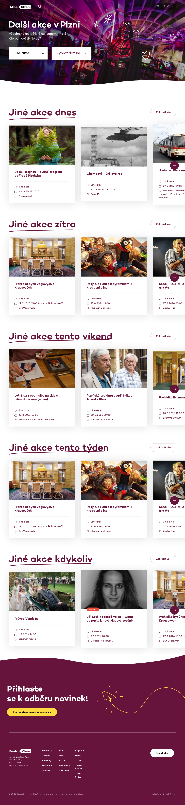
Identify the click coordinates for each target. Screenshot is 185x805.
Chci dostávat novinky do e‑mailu (32, 711)
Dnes (78, 755)
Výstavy (46, 760)
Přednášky (64, 765)
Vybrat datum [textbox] (68, 53)
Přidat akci (162, 752)
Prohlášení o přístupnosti (75, 794)
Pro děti (63, 760)
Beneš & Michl (169, 794)
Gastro (46, 770)
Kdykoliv (79, 750)
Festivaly (47, 765)
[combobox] (28, 53)
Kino (61, 755)
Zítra (78, 760)
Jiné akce (64, 770)
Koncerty (47, 750)
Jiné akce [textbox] (21, 53)
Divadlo (46, 755)
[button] (38, 6)
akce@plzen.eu (22, 765)
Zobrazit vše (163, 112)
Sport (62, 750)
